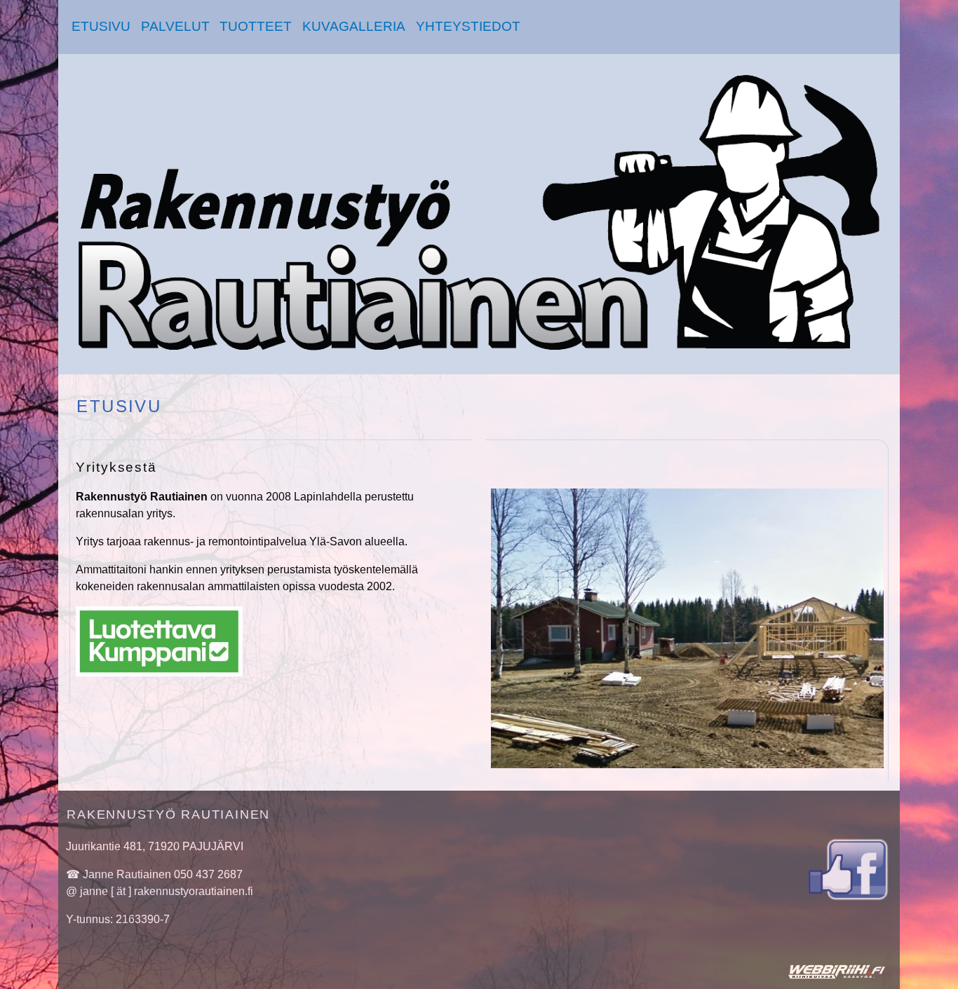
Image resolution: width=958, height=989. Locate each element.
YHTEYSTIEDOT (468, 26)
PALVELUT (175, 26)
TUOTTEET (256, 26)
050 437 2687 (208, 874)
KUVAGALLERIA (353, 26)
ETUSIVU (101, 26)
